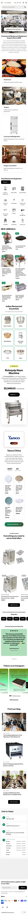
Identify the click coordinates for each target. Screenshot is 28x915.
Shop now (13, 394)
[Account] (23, 2)
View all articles (14, 802)
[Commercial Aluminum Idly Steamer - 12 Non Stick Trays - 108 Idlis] (10, 583)
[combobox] (14, 7)
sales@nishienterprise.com (13, 825)
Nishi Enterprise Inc (9, 912)
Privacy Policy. (4, 893)
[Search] (25, 7)
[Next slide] (17, 31)
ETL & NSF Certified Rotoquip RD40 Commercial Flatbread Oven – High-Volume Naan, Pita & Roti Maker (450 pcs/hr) (20, 267)
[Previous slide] (10, 31)
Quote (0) (27, 685)
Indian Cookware (5, 594)
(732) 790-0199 (10, 819)
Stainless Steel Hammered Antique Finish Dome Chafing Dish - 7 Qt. (7, 242)
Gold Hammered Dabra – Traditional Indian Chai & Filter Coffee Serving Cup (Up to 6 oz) (7, 267)
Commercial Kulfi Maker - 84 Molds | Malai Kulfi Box (20, 292)
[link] (7, 321)
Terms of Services (19, 891)
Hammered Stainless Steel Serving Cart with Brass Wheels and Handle (7, 292)
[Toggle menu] (2, 2)
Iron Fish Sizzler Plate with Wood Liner (20, 242)
